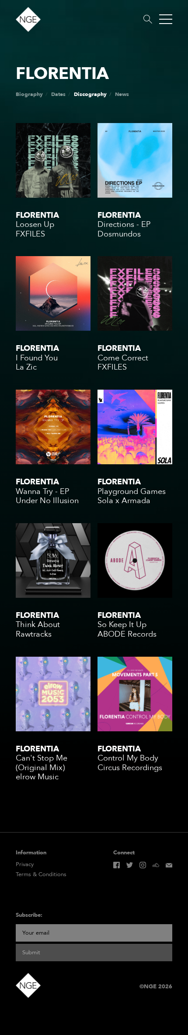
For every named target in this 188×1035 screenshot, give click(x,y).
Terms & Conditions (41, 874)
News (122, 94)
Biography (29, 94)
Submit (31, 952)
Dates (58, 94)
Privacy (25, 864)
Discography (90, 94)
